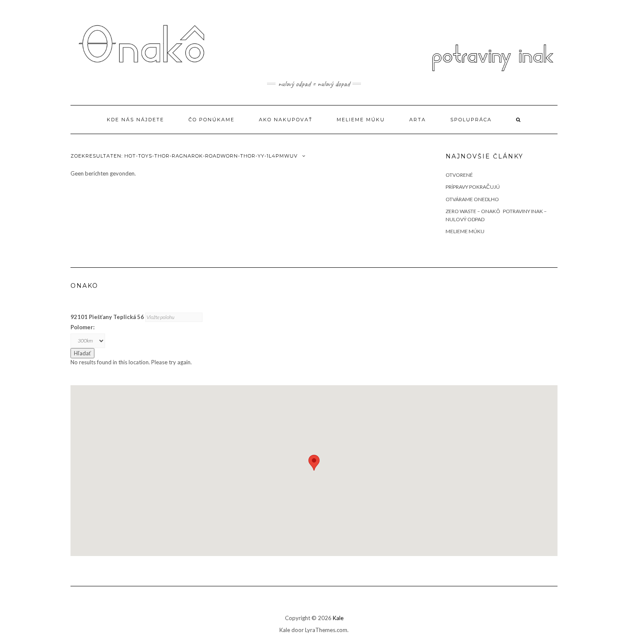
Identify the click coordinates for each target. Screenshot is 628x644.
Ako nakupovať (285, 120)
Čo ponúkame (211, 120)
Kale (338, 618)
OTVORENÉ (459, 175)
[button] (314, 463)
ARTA (417, 120)
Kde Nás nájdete (135, 120)
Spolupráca (471, 120)
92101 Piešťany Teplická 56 (107, 316)
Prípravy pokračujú (473, 187)
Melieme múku (361, 120)
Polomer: (82, 327)
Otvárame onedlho (472, 199)
